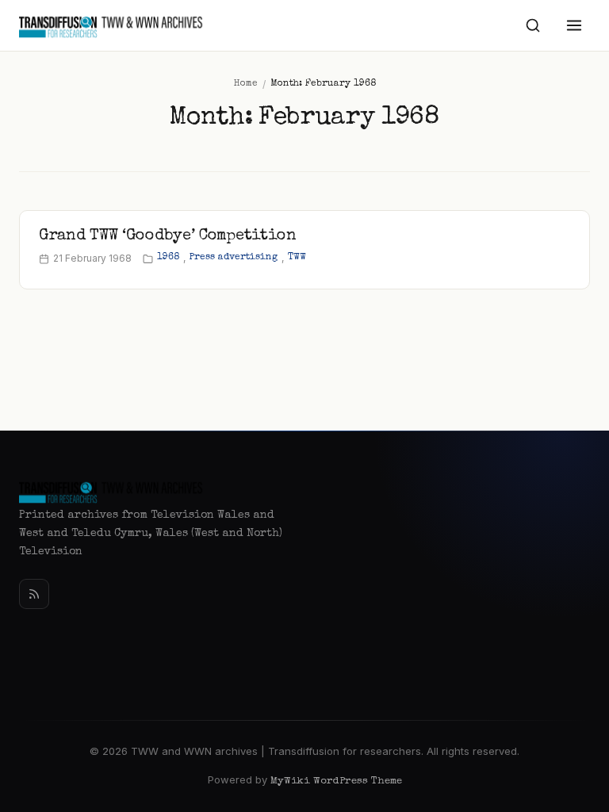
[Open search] (533, 25)
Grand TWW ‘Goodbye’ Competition (168, 236)
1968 (168, 257)
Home (246, 84)
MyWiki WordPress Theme (336, 781)
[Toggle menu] (574, 25)
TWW (297, 257)
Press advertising (234, 257)
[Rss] (34, 594)
